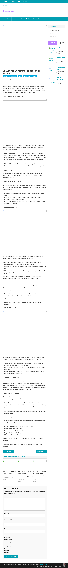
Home (18, 1)
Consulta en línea (26, 19)
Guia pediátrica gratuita (39, 19)
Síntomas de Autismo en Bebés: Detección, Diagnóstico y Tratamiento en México (24, 474)
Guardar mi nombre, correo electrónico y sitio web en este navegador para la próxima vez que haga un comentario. (9, 545)
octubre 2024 (53, 33)
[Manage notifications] (64, 564)
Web (5, 528)
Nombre (6, 513)
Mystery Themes (44, 564)
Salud (34, 76)
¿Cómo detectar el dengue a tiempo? (9, 451)
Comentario (7, 497)
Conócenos (24, 1)
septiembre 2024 (54, 36)
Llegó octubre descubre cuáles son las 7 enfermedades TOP (9, 473)
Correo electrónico (9, 521)
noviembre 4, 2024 (61, 52)
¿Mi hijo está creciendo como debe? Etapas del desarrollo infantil (42, 451)
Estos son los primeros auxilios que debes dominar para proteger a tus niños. (39, 474)
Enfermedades (12, 76)
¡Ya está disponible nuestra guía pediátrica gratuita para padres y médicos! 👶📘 (60, 48)
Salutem (18, 79)
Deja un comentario (28, 79)
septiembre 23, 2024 (61, 72)
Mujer (20, 76)
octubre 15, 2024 (61, 62)
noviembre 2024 (54, 30)
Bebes (5, 76)
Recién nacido (27, 76)
